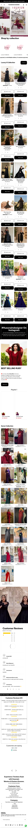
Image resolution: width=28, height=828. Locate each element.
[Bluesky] (22, 825)
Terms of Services (14, 807)
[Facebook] (6, 825)
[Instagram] (8, 825)
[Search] (4, 4)
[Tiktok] (13, 825)
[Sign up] (25, 819)
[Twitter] (15, 825)
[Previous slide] (12, 770)
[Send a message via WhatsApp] (25, 825)
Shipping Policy (15, 806)
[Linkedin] (20, 825)
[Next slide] (25, 48)
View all (23, 62)
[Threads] (17, 825)
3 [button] (13, 689)
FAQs (15, 803)
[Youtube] (10, 825)
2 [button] (10, 689)
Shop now (5, 384)
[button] (16, 689)
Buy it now (7, 95)
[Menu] (1, 4)
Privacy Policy (14, 805)
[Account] (23, 4)
